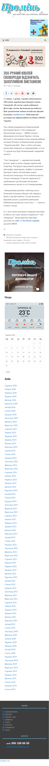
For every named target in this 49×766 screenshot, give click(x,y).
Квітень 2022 (10, 573)
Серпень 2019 (11, 671)
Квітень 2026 (10, 400)
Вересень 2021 (11, 598)
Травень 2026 (10, 396)
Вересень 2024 (11, 468)
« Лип (7, 371)
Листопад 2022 (11, 548)
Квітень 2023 (10, 530)
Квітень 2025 (10, 443)
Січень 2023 (10, 541)
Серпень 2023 (11, 515)
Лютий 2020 (10, 649)
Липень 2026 (10, 389)
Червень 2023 (11, 523)
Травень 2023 (10, 526)
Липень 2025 (10, 432)
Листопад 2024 (11, 461)
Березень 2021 (11, 620)
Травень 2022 (10, 570)
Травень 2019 (10, 674)
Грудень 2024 (11, 457)
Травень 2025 (10, 439)
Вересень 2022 (11, 555)
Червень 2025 (11, 436)
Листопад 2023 (11, 504)
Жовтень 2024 (11, 465)
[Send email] (27, 94)
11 (12, 352)
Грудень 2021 (11, 588)
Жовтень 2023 (11, 508)
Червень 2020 (11, 642)
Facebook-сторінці (31, 220)
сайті (17, 220)
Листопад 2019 (11, 660)
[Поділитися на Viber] (33, 94)
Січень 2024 (10, 497)
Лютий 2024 (10, 494)
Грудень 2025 (11, 414)
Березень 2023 (11, 533)
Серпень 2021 (11, 602)
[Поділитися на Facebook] (6, 94)
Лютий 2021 (10, 624)
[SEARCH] (45, 40)
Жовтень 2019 (11, 664)
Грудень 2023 (11, 501)
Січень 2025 (10, 454)
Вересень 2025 (11, 425)
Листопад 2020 (11, 631)
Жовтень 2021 (11, 595)
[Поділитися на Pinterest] (22, 94)
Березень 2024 (11, 490)
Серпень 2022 (11, 559)
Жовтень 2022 (11, 551)
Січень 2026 (10, 410)
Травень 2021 (10, 613)
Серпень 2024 (11, 472)
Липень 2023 (10, 519)
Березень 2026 (11, 403)
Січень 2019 (10, 682)
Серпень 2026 (11, 385)
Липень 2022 (10, 562)
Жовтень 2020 (11, 635)
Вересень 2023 (11, 512)
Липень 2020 (10, 638)
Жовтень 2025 (11, 421)
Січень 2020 (10, 653)
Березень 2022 (11, 577)
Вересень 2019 (11, 667)
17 (6, 357)
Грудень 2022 (11, 544)
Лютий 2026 (10, 407)
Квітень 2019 (10, 678)
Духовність (10, 235)
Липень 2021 (10, 606)
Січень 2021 (10, 627)
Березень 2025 (11, 447)
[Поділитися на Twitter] (11, 94)
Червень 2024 (11, 479)
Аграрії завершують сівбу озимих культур (21, 243)
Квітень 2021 (10, 617)
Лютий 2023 (10, 537)
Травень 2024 (10, 483)
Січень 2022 (10, 584)
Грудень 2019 (11, 656)
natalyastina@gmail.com (18, 747)
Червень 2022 (11, 566)
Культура (18, 235)
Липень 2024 (10, 476)
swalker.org (5, 760)
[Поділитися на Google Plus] (16, 94)
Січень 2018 (10, 689)
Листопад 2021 (11, 591)
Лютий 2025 (10, 450)
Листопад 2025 (11, 418)
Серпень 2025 (11, 429)
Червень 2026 (11, 392)
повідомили (18, 114)
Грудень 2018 (11, 685)
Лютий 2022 (10, 580)
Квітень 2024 (10, 486)
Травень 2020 (10, 645)
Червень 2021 (11, 609)
